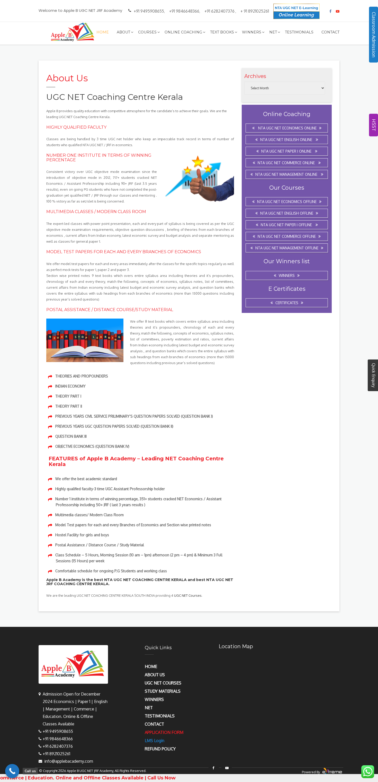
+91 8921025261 (56, 753)
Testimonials (299, 32)
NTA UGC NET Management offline (286, 248)
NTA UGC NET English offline (286, 213)
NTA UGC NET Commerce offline (287, 236)
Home (102, 32)
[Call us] (12, 771)
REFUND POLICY (160, 748)
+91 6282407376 (219, 11)
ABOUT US (155, 674)
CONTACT (154, 724)
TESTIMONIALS (160, 715)
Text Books (222, 32)
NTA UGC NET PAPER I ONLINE (286, 151)
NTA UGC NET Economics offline (287, 201)
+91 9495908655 (149, 11)
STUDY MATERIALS (163, 691)
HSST (374, 125)
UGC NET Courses (188, 595)
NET (149, 707)
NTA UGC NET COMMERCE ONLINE (287, 163)
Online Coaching (183, 32)
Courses (147, 32)
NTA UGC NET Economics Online (287, 128)
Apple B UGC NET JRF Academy (90, 771)
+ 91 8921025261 (254, 11)
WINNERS (154, 699)
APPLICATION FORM (164, 732)
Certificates (286, 303)
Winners (251, 32)
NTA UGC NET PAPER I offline (287, 225)
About (123, 32)
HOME (151, 666)
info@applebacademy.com (68, 761)
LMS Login (154, 740)
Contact (330, 32)
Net (273, 32)
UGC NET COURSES (163, 683)
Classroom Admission (374, 34)
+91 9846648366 (184, 11)
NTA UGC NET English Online (286, 139)
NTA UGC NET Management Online (286, 174)
